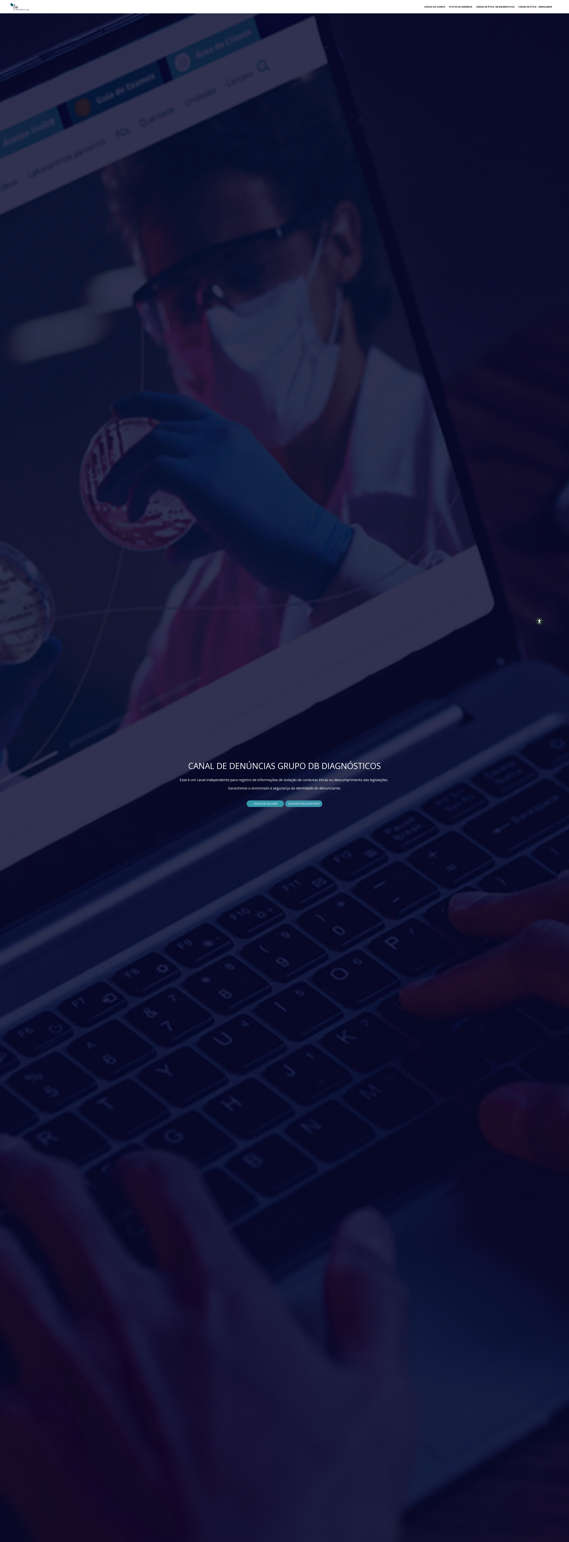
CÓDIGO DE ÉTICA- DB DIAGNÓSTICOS (495, 6)
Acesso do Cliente (434, 6)
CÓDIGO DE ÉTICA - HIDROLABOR (535, 6)
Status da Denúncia (460, 6)
